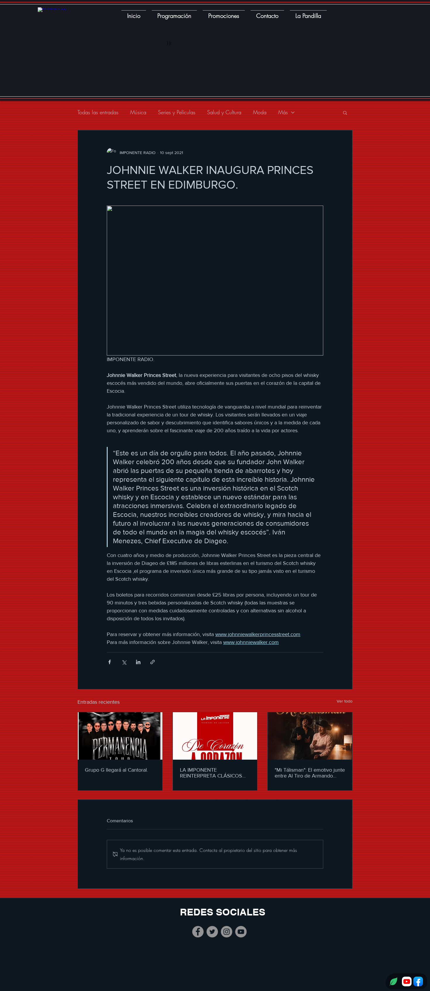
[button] (345, 112)
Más (283, 112)
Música (138, 112)
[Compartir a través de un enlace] (152, 662)
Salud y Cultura (224, 112)
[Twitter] (212, 931)
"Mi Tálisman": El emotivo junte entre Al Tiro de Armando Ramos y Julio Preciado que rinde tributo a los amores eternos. (310, 773)
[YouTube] (241, 931)
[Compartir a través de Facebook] (109, 662)
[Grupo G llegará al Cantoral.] (120, 736)
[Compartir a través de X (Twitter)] (124, 662)
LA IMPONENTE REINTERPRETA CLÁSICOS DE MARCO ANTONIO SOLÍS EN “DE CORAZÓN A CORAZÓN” (213, 773)
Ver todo (344, 701)
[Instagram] (226, 931)
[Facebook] (198, 931)
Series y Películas (176, 112)
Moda (259, 112)
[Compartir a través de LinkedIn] (138, 662)
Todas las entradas (98, 112)
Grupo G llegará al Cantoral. (116, 770)
